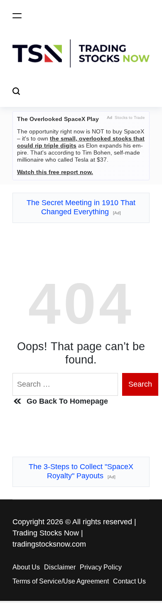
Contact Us (129, 581)
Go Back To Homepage (67, 401)
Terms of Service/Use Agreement (60, 581)
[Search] (16, 91)
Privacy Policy (101, 567)
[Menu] (17, 15)
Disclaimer (60, 567)
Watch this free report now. (55, 172)
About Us (26, 567)
